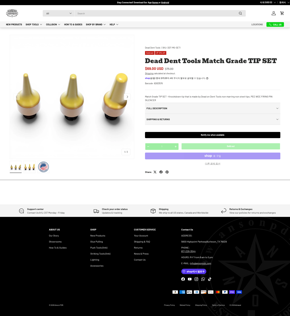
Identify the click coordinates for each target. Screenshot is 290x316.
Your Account (141, 235)
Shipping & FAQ (142, 241)
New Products (14, 24)
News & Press (141, 253)
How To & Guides (73, 24)
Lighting (94, 259)
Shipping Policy (201, 305)
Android (165, 2)
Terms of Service (218, 305)
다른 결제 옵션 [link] (212, 163)
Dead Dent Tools (152, 47)
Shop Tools (32, 24)
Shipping (149, 73)
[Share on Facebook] (161, 172)
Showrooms (55, 241)
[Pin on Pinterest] (167, 172)
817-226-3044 (188, 251)
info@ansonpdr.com (200, 263)
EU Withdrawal (235, 305)
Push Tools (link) (98, 247)
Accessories (96, 265)
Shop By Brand (94, 24)
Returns (138, 247)
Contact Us (140, 259)
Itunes (155, 2)
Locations (257, 24)
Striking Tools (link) (100, 253)
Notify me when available (212, 135)
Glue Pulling (96, 241)
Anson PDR (59, 305)
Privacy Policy (169, 305)
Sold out (231, 146)
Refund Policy (185, 305)
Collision (51, 24)
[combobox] (144, 13)
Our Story (54, 235)
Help (112, 24)
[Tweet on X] (155, 172)
